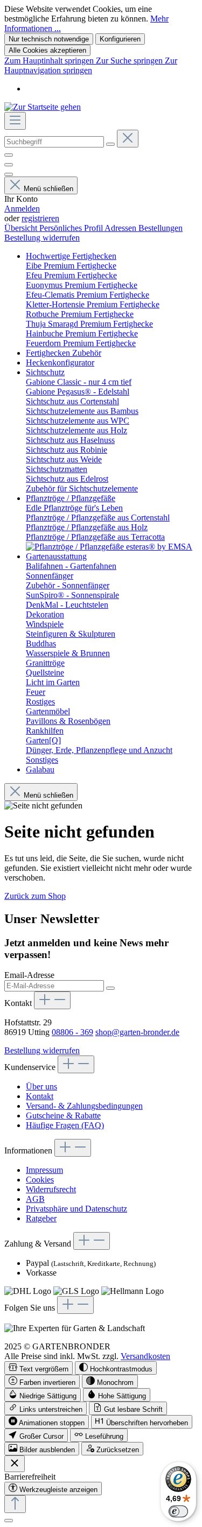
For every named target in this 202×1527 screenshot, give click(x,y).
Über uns (41, 1086)
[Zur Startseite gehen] (42, 106)
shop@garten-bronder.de (137, 1032)
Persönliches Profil (72, 228)
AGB (35, 1199)
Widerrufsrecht (51, 1189)
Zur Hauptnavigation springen (90, 65)
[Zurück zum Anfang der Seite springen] (15, 1504)
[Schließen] (8, 1520)
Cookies (40, 1179)
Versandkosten (145, 1356)
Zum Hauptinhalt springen (50, 60)
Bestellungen (160, 228)
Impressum (44, 1169)
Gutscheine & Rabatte (63, 1115)
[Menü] (15, 121)
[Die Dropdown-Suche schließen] (127, 138)
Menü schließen (48, 189)
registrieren (40, 218)
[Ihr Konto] (8, 174)
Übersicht (21, 228)
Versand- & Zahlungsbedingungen (84, 1105)
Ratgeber (41, 1218)
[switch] (38, 1368)
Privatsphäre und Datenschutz (76, 1208)
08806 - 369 (72, 1032)
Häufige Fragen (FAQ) (65, 1125)
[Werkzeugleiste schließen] (14, 1463)
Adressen (121, 228)
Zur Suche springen (130, 60)
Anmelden (22, 208)
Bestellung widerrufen (42, 237)
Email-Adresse (29, 975)
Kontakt (39, 1096)
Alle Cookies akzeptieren (47, 50)
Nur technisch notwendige (49, 39)
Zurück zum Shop (35, 895)
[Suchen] (110, 144)
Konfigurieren (120, 39)
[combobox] (54, 141)
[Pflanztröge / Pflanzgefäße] (109, 546)
